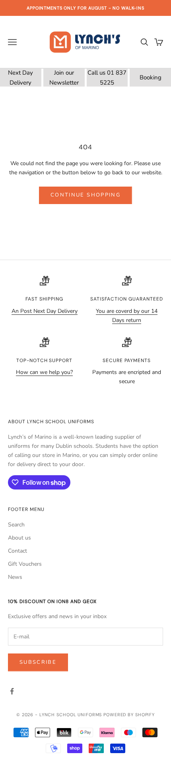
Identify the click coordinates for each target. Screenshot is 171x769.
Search (16, 524)
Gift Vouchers (25, 564)
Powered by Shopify (129, 714)
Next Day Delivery (20, 78)
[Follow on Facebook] (12, 691)
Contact (17, 551)
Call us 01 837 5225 (106, 78)
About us (19, 538)
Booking (150, 77)
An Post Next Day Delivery (45, 311)
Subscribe (37, 662)
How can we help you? (44, 372)
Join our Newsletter (64, 78)
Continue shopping (85, 195)
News (15, 577)
